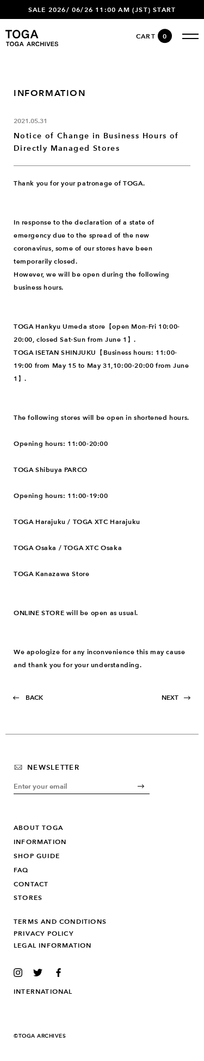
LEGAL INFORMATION (52, 945)
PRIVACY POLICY (43, 933)
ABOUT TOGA (38, 828)
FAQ (21, 870)
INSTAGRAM (20, 972)
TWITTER (40, 972)
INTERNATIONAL (43, 991)
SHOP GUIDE (37, 856)
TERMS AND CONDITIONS (60, 921)
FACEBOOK (60, 972)
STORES (28, 898)
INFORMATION (40, 842)
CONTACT (31, 884)
